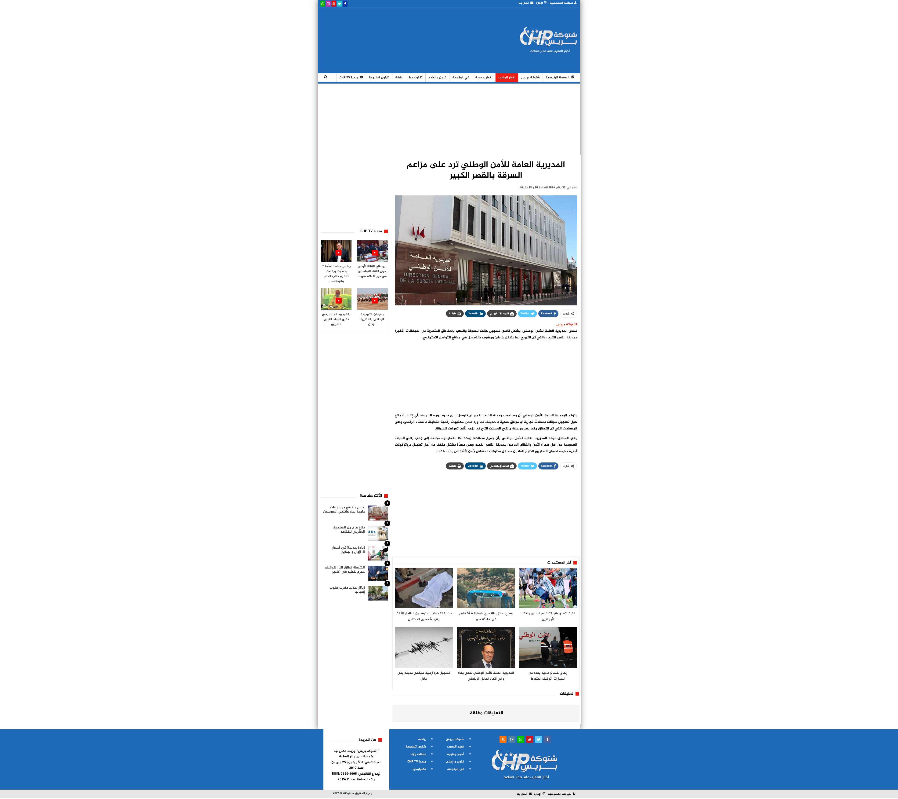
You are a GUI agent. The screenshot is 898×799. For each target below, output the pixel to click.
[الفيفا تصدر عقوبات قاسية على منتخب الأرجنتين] (548, 588)
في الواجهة (460, 77)
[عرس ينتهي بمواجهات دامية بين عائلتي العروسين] (378, 513)
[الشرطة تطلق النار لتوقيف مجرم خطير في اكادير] (378, 573)
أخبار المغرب (506, 77)
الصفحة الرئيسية (557, 77)
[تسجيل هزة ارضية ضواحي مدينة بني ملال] (424, 647)
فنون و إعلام (437, 77)
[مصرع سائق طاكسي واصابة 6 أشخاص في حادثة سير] (486, 588)
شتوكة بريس (530, 77)
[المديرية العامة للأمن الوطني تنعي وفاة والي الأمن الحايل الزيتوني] (486, 647)
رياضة (399, 77)
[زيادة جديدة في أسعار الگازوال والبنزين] (378, 553)
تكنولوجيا (416, 77)
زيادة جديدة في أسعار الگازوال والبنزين (348, 550)
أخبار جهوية (483, 77)
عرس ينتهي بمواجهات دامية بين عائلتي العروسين (344, 510)
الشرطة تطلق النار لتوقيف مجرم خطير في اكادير (345, 570)
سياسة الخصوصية (561, 3)
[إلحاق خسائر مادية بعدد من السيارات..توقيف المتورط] (548, 647)
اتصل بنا (523, 3)
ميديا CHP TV (349, 77)
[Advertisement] (405, 40)
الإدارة (539, 3)
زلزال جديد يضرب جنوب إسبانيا (347, 590)
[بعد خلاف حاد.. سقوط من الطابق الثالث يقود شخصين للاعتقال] (424, 588)
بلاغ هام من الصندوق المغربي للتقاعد (349, 530)
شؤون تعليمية (379, 77)
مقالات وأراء (418, 754)
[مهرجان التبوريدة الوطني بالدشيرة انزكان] (372, 299)
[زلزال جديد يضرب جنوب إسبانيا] (378, 593)
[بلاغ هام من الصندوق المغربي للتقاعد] (378, 533)
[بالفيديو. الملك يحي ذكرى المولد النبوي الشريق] (336, 299)
